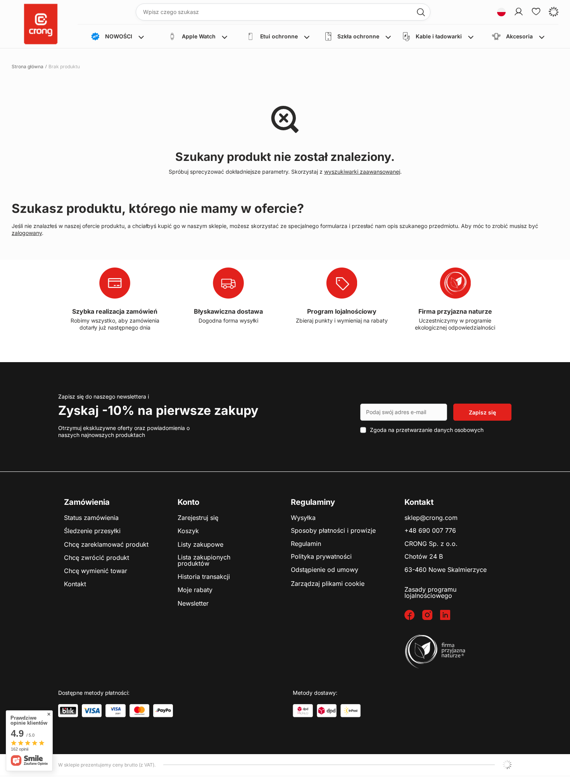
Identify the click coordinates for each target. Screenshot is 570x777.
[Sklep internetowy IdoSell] (507, 764)
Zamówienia (87, 502)
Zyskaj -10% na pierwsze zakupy (158, 410)
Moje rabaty (195, 590)
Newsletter (193, 604)
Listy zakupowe (200, 545)
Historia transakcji (204, 577)
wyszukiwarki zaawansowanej (362, 171)
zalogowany (27, 233)
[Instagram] (431, 615)
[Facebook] (413, 615)
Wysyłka (303, 518)
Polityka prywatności (321, 557)
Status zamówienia (91, 518)
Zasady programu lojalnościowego (430, 593)
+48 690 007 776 (430, 531)
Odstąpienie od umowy (324, 570)
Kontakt (75, 584)
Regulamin (306, 544)
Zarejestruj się (198, 518)
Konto (188, 502)
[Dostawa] (303, 710)
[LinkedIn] (449, 615)
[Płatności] (68, 710)
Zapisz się (482, 412)
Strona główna (27, 66)
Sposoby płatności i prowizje (333, 531)
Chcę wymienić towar (95, 571)
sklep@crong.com (431, 518)
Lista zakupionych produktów (204, 560)
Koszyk (188, 531)
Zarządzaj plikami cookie (327, 583)
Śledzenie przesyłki (92, 531)
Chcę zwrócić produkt (96, 558)
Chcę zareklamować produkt (106, 545)
